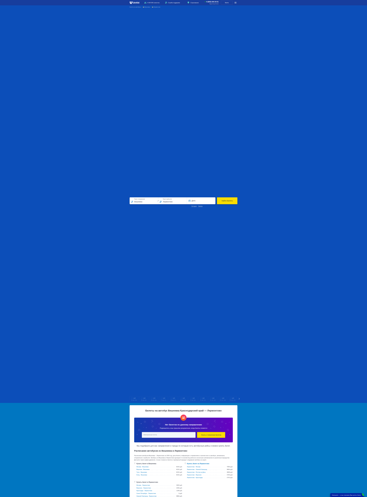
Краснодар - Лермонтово (144, 490)
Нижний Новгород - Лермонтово (146, 496)
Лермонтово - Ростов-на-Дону (196, 472)
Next (239, 399)
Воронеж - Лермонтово (143, 488)
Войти (227, 2)
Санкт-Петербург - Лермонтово (146, 493)
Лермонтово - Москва (193, 466)
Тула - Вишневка (141, 472)
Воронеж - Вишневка (142, 469)
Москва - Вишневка (142, 466)
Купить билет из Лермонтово (198, 463)
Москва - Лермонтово (143, 485)
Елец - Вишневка (141, 475)
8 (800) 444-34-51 (212, 2)
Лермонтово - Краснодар (195, 477)
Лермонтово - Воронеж (194, 475)
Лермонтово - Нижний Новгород (197, 469)
